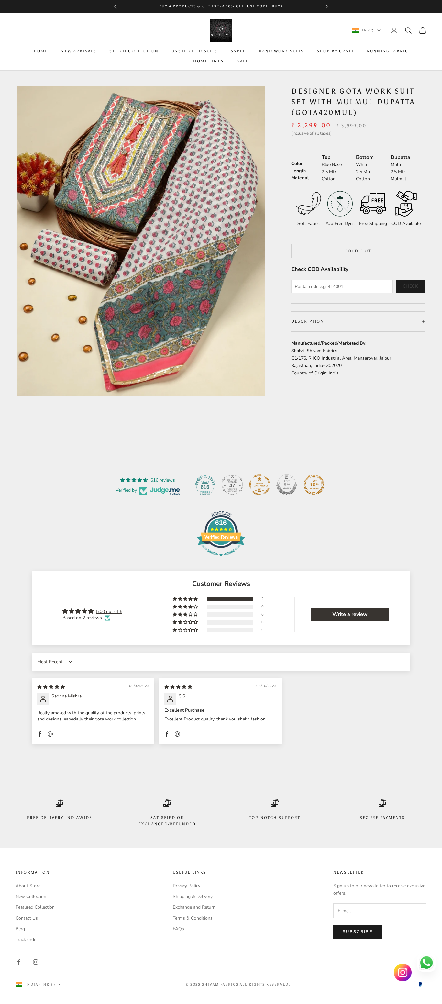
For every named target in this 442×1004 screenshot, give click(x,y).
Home (41, 51)
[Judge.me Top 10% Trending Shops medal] (314, 484)
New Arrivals (78, 51)
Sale (243, 61)
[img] (51, 687)
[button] (186, 599)
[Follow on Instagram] (35, 962)
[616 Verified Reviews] (221, 560)
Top (326, 157)
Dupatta (400, 157)
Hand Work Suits (281, 51)
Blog (20, 929)
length (298, 171)
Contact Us (27, 918)
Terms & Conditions (193, 918)
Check (410, 286)
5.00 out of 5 (109, 611)
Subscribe (358, 932)
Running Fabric (387, 51)
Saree (238, 51)
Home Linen (208, 61)
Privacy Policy (186, 886)
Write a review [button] (350, 614)
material (300, 178)
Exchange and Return (194, 907)
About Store (28, 886)
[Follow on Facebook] (19, 962)
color (297, 164)
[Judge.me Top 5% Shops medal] (286, 484)
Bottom (365, 157)
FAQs (178, 929)
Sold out (358, 251)
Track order (27, 939)
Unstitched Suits (194, 51)
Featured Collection (35, 907)
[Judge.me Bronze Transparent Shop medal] (259, 484)
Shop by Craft (335, 51)
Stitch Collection (134, 51)
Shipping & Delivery (193, 896)
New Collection (31, 896)
